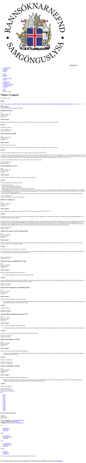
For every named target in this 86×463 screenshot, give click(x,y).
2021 (21, 104)
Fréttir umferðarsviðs (7, 444)
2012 (42, 104)
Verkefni (16, 108)
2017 (30, 104)
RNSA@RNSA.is (19, 422)
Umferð (5, 76)
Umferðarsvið (6, 453)
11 (11, 391)
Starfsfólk (5, 70)
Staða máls (20, 108)
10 (10, 391)
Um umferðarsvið (7, 443)
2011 (45, 104)
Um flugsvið (6, 83)
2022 (18, 104)
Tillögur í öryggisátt (7, 78)
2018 (28, 104)
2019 (25, 104)
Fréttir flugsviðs (6, 82)
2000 (71, 104)
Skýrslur (5, 79)
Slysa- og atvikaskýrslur (8, 84)
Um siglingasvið (6, 435)
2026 (9, 104)
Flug (4, 73)
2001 (69, 104)
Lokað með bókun (7, 85)
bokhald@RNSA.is (15, 421)
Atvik (12, 108)
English (4, 71)
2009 (50, 104)
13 (14, 391)
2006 (57, 104)
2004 (62, 104)
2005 (59, 104)
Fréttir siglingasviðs (7, 437)
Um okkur (5, 69)
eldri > (2, 392)
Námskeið (5, 86)
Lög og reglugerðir (7, 67)
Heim (4, 89)
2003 (64, 104)
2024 (13, 104)
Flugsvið (5, 451)
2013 (40, 104)
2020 (23, 104)
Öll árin (2, 104)
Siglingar (5, 75)
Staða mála (5, 430)
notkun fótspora (59, 461)
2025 (11, 104)
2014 (38, 104)
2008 (52, 104)
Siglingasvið (5, 452)
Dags (6, 108)
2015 (35, 104)
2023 (16, 104)
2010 (47, 104)
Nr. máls (9, 108)
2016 (33, 104)
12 (13, 391)
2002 (67, 104)
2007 (54, 104)
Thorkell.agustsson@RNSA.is (18, 420)
